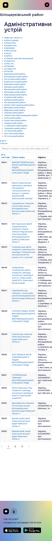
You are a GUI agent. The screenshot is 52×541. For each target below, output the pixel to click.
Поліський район (12, 118)
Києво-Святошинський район (19, 105)
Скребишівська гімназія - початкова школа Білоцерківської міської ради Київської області (23, 295)
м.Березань (10, 43)
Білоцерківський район (16, 76)
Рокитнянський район (15, 120)
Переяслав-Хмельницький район (21, 115)
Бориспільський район (15, 82)
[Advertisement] (26, 475)
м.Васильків (10, 51)
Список (3, 143)
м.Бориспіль (10, 45)
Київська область (13, 38)
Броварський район (14, 87)
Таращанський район (15, 128)
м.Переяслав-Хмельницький (18, 58)
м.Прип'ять (9, 61)
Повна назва (18, 157)
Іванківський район (14, 100)
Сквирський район (13, 123)
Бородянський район (15, 84)
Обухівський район (14, 113)
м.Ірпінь (8, 56)
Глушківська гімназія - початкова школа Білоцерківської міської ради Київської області (23, 208)
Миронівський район (14, 110)
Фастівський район (14, 133)
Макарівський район (14, 107)
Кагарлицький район (15, 102)
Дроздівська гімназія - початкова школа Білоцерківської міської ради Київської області (23, 408)
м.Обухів (8, 71)
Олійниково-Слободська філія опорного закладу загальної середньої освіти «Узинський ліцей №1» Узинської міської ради (22, 275)
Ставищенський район (15, 126)
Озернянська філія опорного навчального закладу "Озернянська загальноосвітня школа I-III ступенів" (23, 252)
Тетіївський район (13, 131)
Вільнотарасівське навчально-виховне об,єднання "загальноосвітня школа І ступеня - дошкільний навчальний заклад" (22, 190)
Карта (3, 141)
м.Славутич (10, 69)
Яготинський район (14, 136)
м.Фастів (8, 63)
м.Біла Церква (11, 40)
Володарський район (15, 92)
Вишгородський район (15, 95)
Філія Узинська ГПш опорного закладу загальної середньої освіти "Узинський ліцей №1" (22, 393)
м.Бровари (9, 48)
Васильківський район (15, 89)
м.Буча (7, 53)
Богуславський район (15, 79)
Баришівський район (14, 74)
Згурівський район (13, 97)
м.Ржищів (9, 66)
